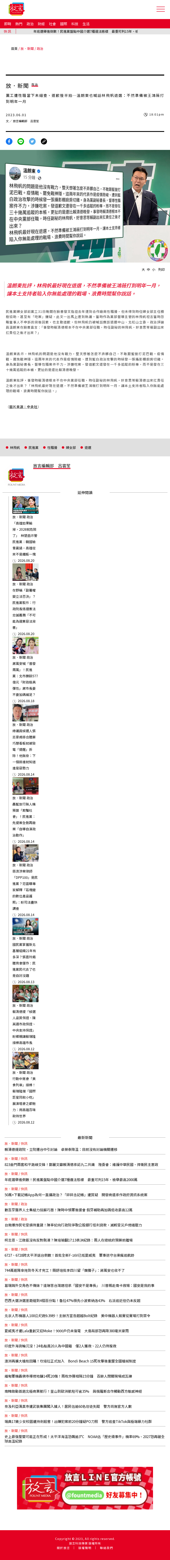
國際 (63, 23)
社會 (52, 23)
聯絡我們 (106, 1548)
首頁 (14, 48)
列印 (161, 269)
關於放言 (63, 1548)
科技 (74, 23)
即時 (7, 23)
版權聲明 (85, 1548)
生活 (86, 23)
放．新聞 (27, 48)
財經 (41, 23)
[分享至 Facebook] (9, 140)
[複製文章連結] (44, 140)
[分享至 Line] (20, 140)
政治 (30, 23)
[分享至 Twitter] (32, 140)
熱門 (18, 23)
